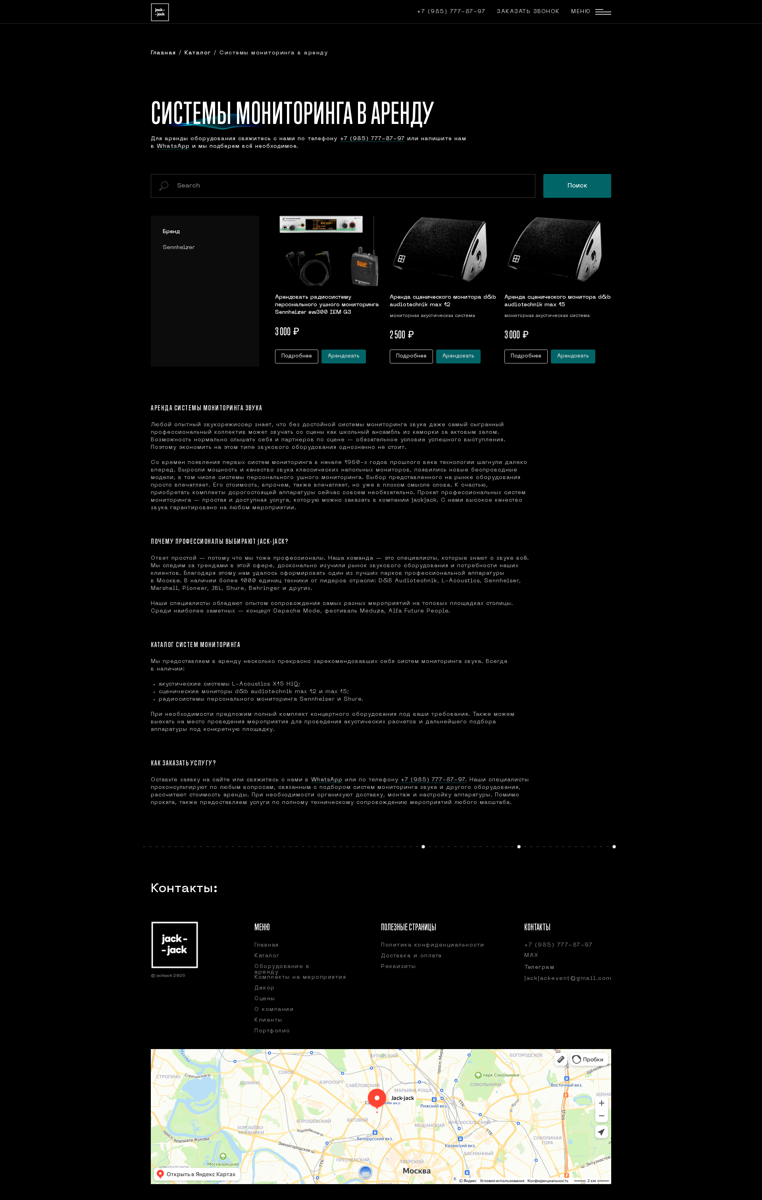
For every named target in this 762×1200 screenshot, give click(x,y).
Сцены (264, 998)
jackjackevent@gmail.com (568, 978)
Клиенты (268, 1020)
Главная (165, 53)
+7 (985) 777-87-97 (451, 11)
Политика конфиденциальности (433, 945)
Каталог (198, 53)
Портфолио (272, 1031)
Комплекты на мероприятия (300, 977)
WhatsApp (173, 146)
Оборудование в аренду (282, 969)
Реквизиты (398, 966)
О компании (274, 1009)
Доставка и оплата (411, 955)
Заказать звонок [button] (528, 11)
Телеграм (539, 967)
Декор (264, 988)
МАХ (531, 955)
